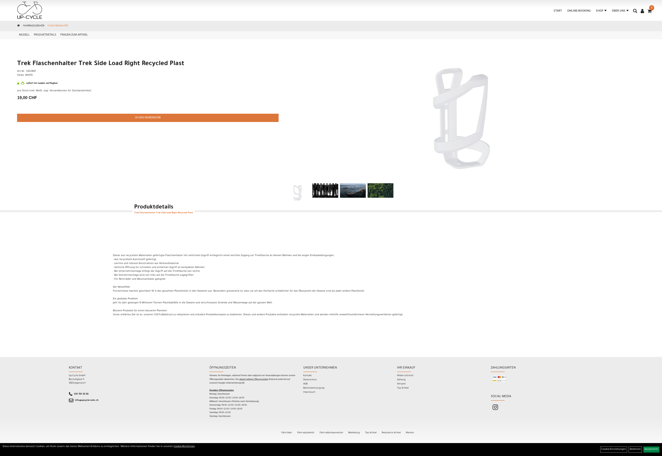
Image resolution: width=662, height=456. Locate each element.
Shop (599, 11)
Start (558, 11)
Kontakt (307, 375)
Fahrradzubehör (33, 26)
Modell (24, 35)
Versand (401, 384)
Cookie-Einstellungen (613, 449)
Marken (410, 433)
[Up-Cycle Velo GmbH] (29, 10)
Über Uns (618, 11)
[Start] (18, 26)
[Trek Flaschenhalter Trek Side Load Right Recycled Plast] (461, 117)
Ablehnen (635, 449)
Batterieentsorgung (313, 388)
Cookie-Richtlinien (184, 446)
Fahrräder (286, 433)
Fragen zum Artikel (74, 35)
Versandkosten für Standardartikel (70, 91)
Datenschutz (310, 380)
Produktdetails (45, 35)
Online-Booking (579, 11)
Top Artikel (403, 388)
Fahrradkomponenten (331, 433)
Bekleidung (354, 433)
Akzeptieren (651, 449)
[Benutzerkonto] (642, 11)
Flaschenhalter (58, 26)
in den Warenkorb (148, 117)
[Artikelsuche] (635, 12)
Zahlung (401, 380)
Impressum (309, 392)
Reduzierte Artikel (391, 433)
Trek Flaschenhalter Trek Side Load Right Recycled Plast (100, 64)
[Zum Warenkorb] (650, 12)
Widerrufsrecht (405, 375)
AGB (305, 384)
